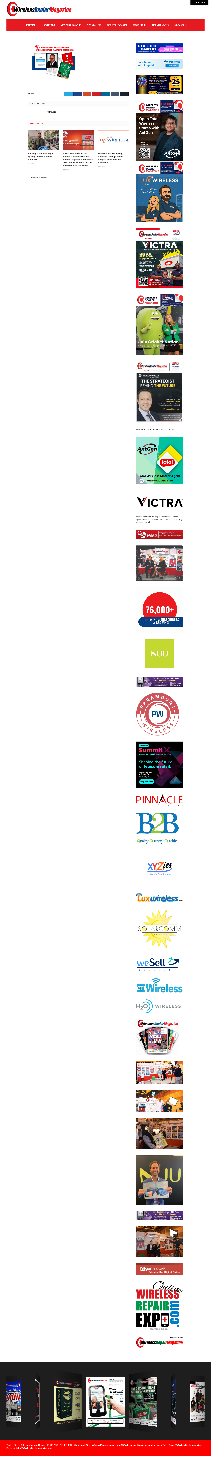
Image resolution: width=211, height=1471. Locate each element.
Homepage (30, 25)
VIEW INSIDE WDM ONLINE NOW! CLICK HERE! (155, 430)
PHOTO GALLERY (94, 25)
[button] (9, 1401)
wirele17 (52, 112)
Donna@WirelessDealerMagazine (185, 1445)
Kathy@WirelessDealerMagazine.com (34, 1448)
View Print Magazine (71, 25)
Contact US (180, 25)
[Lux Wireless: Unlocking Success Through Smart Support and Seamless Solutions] (113, 140)
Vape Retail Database (117, 25)
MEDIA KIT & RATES (160, 25)
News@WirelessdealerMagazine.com (134, 1445)
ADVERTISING (49, 25)
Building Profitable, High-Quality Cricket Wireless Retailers (41, 156)
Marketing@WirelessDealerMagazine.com (94, 1445)
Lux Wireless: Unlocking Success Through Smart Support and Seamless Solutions (110, 158)
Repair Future (139, 25)
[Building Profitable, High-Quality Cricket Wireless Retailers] (43, 140)
